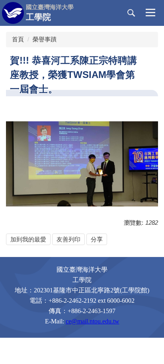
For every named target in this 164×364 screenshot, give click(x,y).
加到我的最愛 (28, 239)
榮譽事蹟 (45, 39)
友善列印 (68, 239)
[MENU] (150, 13)
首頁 (18, 39)
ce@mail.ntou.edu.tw (92, 321)
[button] (131, 13)
